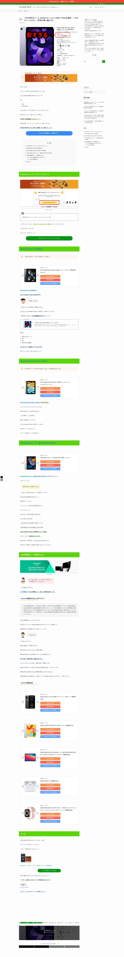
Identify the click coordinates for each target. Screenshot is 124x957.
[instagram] (100, 4)
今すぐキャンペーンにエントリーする (49, 238)
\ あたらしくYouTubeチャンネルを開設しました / (33, 891)
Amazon (26, 86)
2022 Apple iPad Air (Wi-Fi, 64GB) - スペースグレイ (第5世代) (58, 270)
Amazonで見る (50, 276)
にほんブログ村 (24, 887)
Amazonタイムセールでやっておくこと (37, 145)
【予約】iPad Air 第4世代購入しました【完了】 (46, 322)
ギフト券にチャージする (49, 870)
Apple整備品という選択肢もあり (35, 155)
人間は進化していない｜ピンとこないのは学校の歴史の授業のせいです (94, 103)
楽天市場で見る (50, 279)
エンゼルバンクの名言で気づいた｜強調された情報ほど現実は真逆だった (94, 111)
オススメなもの (24, 922)
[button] (34, 946)
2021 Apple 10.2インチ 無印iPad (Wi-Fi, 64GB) (39, 153)
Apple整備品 (49, 574)
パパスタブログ (25, 7)
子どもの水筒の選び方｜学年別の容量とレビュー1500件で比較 (94, 122)
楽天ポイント (71, 922)
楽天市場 (77, 922)
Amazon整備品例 (33, 159)
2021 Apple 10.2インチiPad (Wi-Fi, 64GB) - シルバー (55, 457)
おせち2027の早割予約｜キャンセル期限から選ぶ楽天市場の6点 (94, 107)
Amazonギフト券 (52, 922)
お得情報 (40, 922)
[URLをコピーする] (64, 946)
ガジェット (30, 922)
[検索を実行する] (103, 61)
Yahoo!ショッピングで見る (50, 283)
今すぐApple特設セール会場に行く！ (49, 133)
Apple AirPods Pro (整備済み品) (49, 781)
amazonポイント (60, 922)
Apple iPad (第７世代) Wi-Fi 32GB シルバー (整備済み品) (56, 725)
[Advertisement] (49, 907)
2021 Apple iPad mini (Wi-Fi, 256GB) (36, 150)
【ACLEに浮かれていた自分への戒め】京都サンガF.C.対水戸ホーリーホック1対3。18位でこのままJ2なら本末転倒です (94, 117)
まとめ (28, 161)
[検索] (104, 4)
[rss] (102, 4)
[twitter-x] (98, 4)
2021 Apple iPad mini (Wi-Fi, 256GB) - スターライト (55, 382)
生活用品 (35, 922)
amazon (46, 922)
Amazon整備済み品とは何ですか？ (37, 157)
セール (66, 922)
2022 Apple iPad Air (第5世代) (34, 148)
